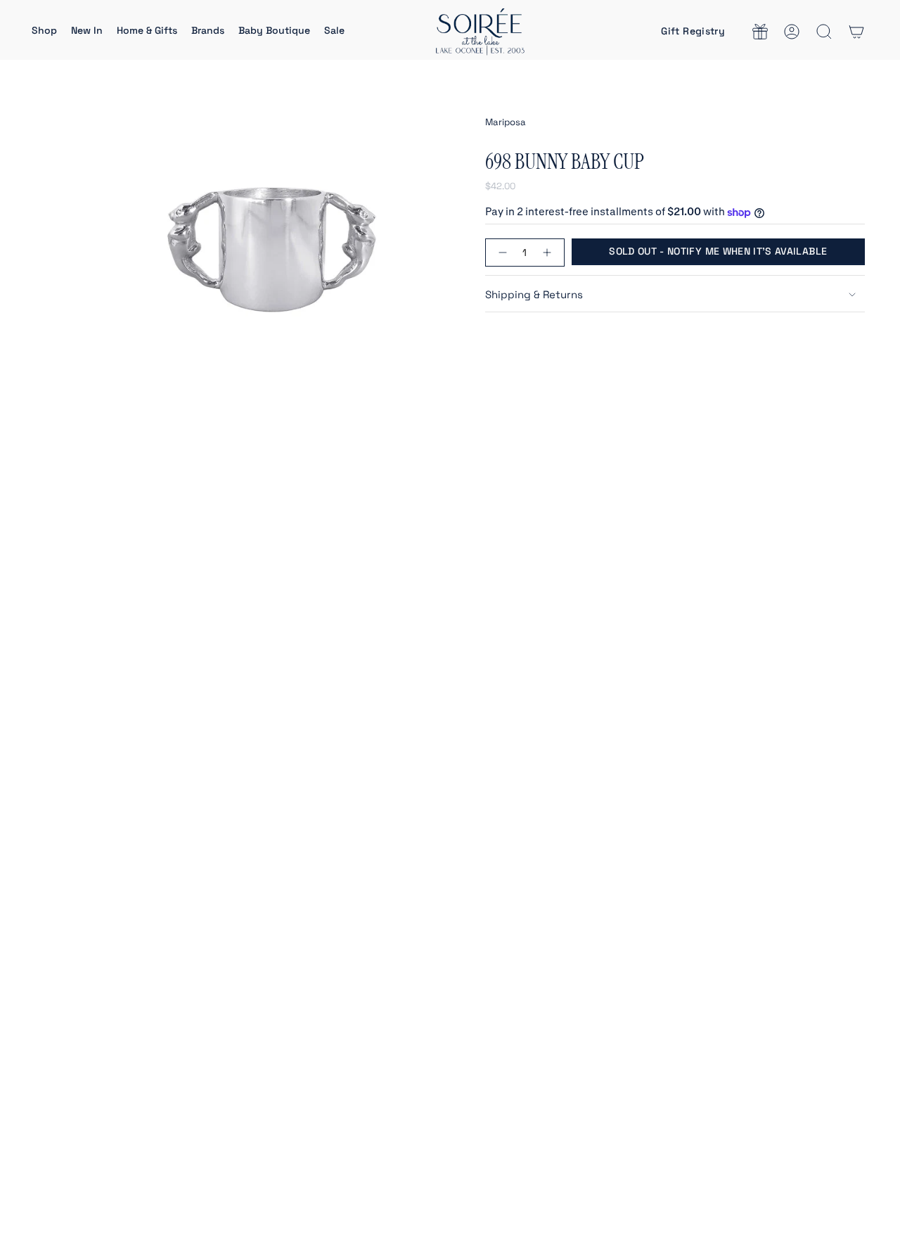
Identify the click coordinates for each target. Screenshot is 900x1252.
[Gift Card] (760, 31)
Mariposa (505, 122)
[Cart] (856, 32)
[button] (44, 31)
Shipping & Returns (534, 294)
